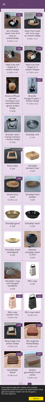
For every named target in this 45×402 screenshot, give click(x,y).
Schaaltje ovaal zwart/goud (12, 250)
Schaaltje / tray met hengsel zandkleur (12, 283)
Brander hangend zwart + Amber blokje (32, 98)
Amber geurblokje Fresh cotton (32, 372)
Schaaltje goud (12, 223)
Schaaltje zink (32, 134)
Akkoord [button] (36, 399)
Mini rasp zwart (32, 312)
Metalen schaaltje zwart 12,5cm (32, 252)
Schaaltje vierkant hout (32, 167)
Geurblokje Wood (12, 371)
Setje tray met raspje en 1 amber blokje (12, 67)
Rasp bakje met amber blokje (12, 342)
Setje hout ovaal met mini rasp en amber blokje (32, 33)
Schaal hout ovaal (12, 195)
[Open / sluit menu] (4, 4)
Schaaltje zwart (32, 223)
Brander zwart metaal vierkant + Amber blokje (12, 137)
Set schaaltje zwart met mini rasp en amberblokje (12, 34)
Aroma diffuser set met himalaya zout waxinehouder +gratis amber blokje (12, 102)
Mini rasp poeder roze (12, 313)
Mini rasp (32, 281)
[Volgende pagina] (30, 385)
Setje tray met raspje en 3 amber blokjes (32, 67)
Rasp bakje (12, 166)
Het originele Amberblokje (32, 342)
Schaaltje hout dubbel (32, 195)
